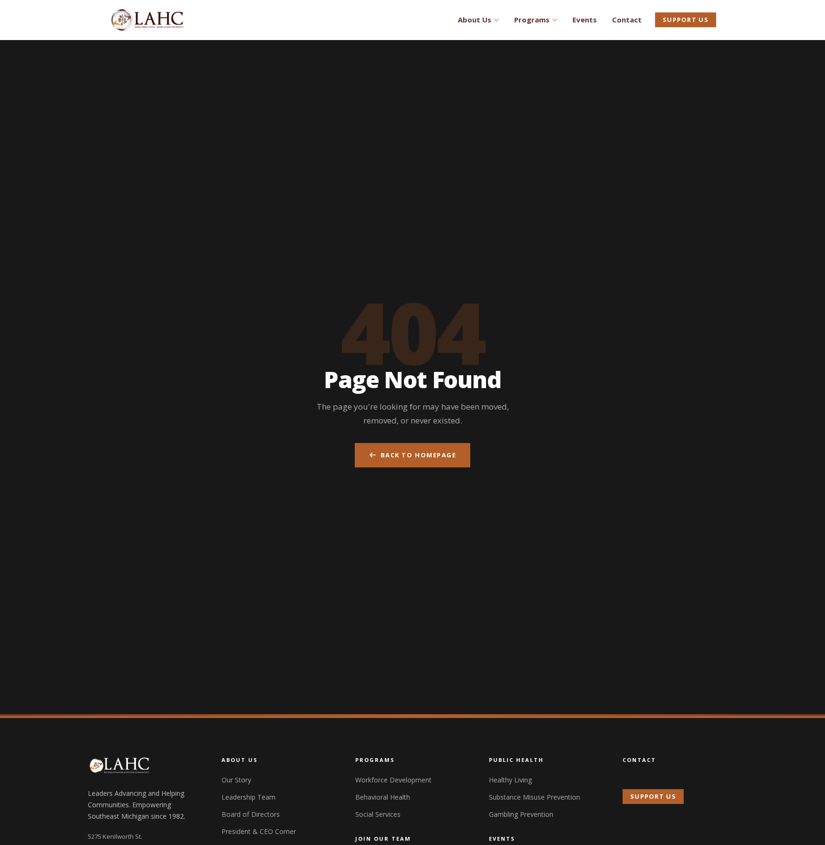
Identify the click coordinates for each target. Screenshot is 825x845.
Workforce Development (393, 779)
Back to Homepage (418, 455)
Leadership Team (248, 797)
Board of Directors (251, 814)
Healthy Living (510, 779)
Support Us (686, 19)
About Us (474, 19)
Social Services (378, 814)
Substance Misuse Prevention (534, 797)
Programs (532, 19)
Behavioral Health (382, 797)
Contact (627, 19)
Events (584, 19)
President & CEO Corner (259, 831)
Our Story (236, 779)
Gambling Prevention (521, 814)
